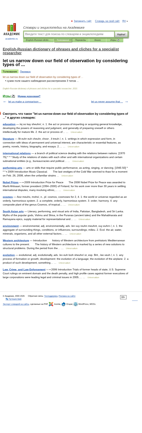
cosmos (8, 196)
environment (11, 225)
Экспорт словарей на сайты (16, 304)
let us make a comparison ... (24, 101)
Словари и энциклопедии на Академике (53, 27)
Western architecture (16, 240)
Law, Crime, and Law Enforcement (24, 269)
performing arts (12, 167)
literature (8, 138)
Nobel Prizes (10, 182)
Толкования (63, 40)
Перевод (25, 71)
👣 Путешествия (13, 299)
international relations (17, 153)
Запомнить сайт (83, 21)
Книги (97, 40)
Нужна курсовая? (29, 96)
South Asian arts (13, 211)
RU (124, 21)
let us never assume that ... (107, 101)
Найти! (121, 34)
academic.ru (11, 39)
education (9, 124)
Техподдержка (51, 296)
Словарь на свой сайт (107, 21)
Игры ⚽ (114, 40)
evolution (9, 254)
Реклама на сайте (67, 296)
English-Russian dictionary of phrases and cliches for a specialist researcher (38, 40)
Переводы (80, 40)
